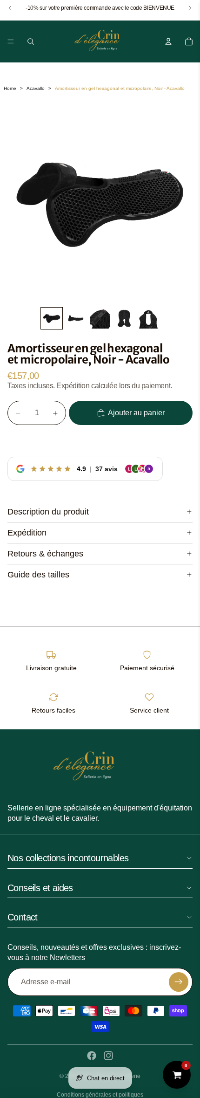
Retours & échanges (45, 553)
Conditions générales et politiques (100, 1094)
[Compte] (168, 41)
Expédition (27, 532)
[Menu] (10, 41)
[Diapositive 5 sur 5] (148, 318)
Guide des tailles (38, 574)
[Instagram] (108, 1055)
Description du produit (48, 511)
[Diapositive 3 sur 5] (100, 318)
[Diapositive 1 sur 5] (51, 318)
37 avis (106, 469)
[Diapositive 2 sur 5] (76, 318)
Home (10, 88)
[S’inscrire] (178, 982)
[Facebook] (91, 1055)
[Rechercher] (30, 41)
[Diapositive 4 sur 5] (124, 318)
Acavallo (36, 88)
